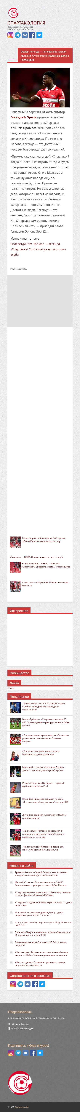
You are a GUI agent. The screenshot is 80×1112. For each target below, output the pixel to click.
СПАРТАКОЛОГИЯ (26, 23)
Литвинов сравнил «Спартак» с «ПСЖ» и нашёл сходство (44, 816)
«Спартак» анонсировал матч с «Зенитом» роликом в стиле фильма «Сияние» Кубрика (45, 738)
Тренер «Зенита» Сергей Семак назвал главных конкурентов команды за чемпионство (43, 706)
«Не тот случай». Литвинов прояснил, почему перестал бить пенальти (43, 848)
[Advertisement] (40, 301)
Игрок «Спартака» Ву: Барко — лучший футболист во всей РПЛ (43, 784)
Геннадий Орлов (23, 117)
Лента (10, 688)
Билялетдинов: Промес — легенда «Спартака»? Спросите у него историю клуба (38, 249)
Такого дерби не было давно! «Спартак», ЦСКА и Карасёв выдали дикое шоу (44, 540)
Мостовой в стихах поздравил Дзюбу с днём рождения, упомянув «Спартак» (43, 769)
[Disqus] (40, 379)
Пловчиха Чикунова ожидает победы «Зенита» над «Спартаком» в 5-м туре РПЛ (45, 800)
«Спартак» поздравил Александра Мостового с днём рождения (40, 753)
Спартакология (21, 1107)
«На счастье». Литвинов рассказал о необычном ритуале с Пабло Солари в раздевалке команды (43, 834)
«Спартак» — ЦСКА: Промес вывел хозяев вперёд (36, 557)
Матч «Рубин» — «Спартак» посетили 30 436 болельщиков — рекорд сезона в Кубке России (46, 722)
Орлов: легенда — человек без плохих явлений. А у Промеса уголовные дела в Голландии (45, 56)
